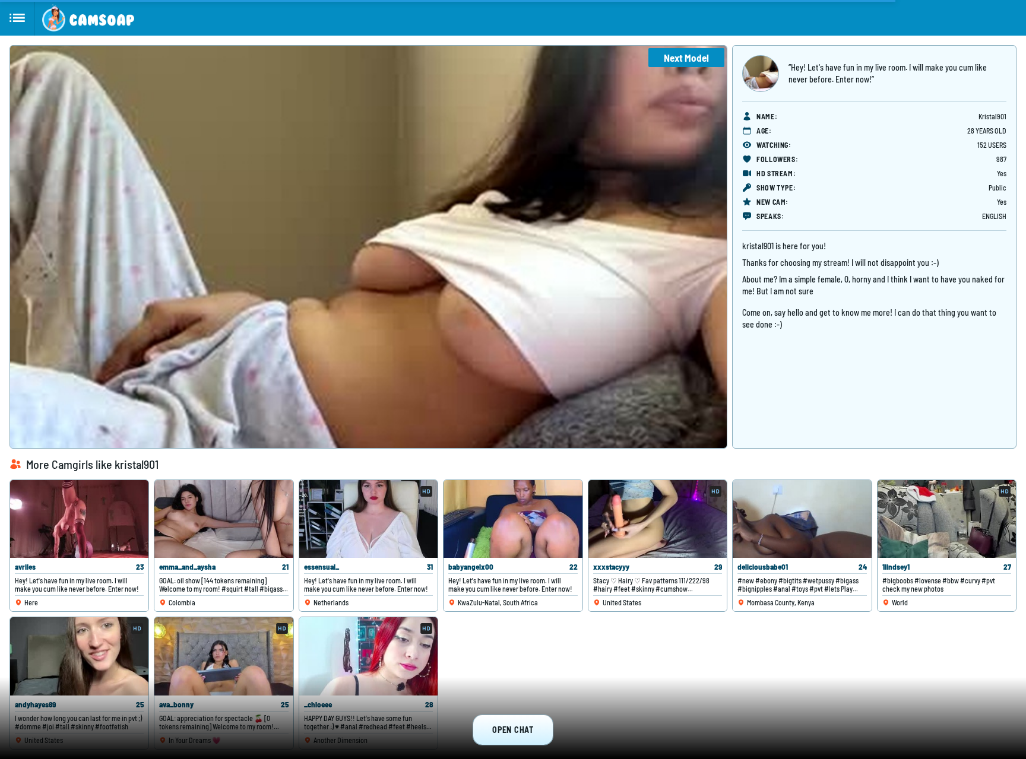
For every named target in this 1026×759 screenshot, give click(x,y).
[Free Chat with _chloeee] (368, 656)
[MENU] (17, 18)
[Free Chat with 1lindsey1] (947, 519)
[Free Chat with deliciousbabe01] (802, 519)
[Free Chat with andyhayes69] (79, 656)
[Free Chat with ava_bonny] (223, 656)
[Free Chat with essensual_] (368, 519)
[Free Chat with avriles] (79, 519)
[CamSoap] (88, 17)
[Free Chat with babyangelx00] (513, 519)
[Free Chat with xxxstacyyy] (657, 519)
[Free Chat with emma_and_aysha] (223, 519)
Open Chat (512, 730)
